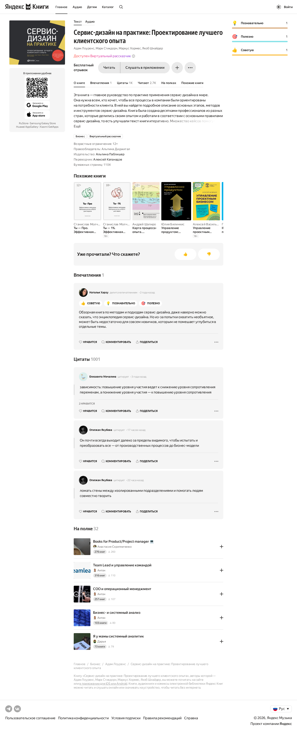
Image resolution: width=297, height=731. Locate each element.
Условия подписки (125, 718)
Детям (92, 7)
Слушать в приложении (145, 67)
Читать (109, 67)
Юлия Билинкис (173, 224)
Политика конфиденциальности (83, 718)
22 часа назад (135, 480)
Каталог (108, 7)
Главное (61, 7)
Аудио (77, 7)
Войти (288, 7)
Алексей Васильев (206, 224)
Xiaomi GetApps (49, 126)
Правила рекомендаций (162, 718)
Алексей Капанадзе (107, 159)
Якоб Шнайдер (152, 48)
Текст (78, 21)
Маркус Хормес (130, 48)
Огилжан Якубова (100, 430)
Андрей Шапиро (144, 224)
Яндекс (286, 724)
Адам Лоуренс (84, 48)
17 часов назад (136, 430)
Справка (191, 718)
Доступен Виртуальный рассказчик (102, 56)
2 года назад (147, 292)
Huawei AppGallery (27, 126)
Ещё (77, 126)
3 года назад (139, 376)
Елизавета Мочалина (102, 376)
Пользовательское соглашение (30, 718)
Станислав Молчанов (89, 224)
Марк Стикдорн (106, 48)
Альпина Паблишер (110, 154)
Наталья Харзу (98, 292)
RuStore (23, 123)
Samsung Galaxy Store (43, 123)
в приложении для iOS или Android (103, 683)
